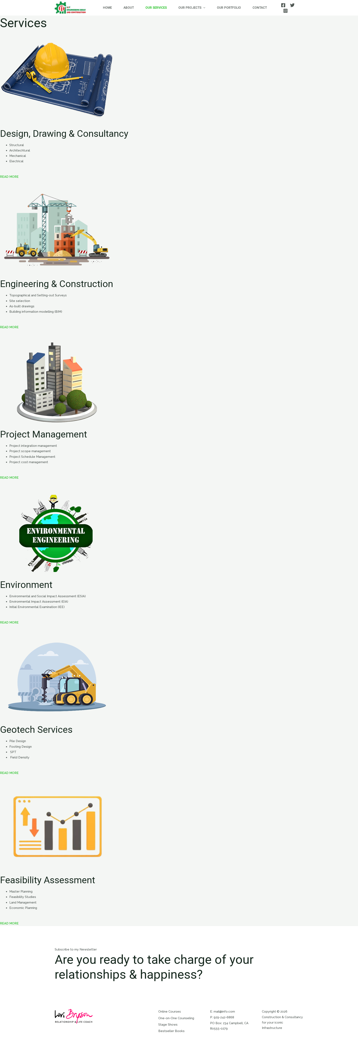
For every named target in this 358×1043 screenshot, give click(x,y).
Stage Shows (168, 1024)
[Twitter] (292, 5)
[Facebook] (283, 5)
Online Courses (169, 1011)
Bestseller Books (171, 1031)
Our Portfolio (229, 8)
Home (107, 8)
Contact (260, 8)
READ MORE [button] (9, 177)
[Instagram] (285, 10)
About (128, 8)
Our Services (156, 8)
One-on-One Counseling (176, 1018)
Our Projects (189, 8)
